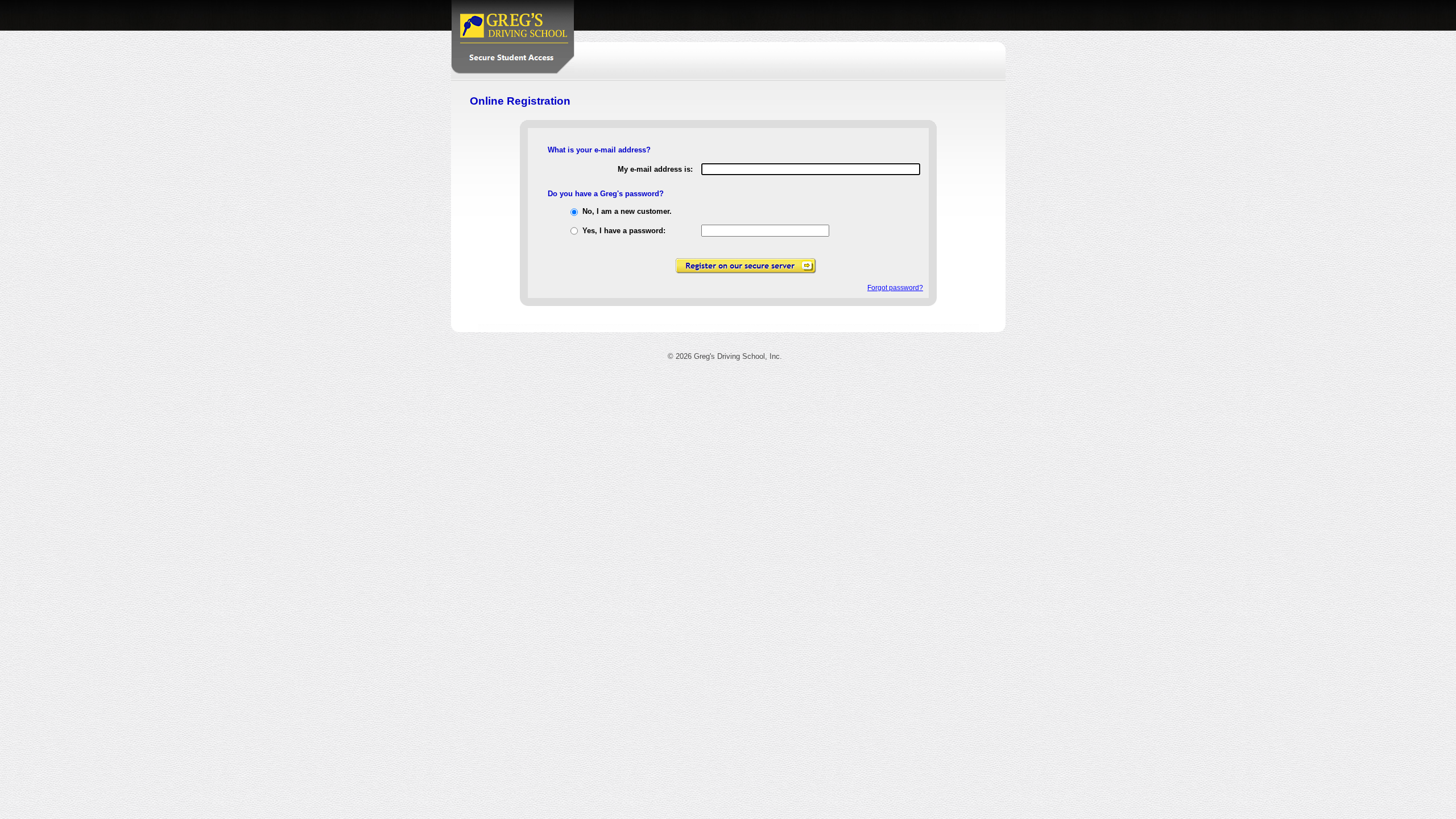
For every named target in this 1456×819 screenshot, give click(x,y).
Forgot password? (895, 288)
